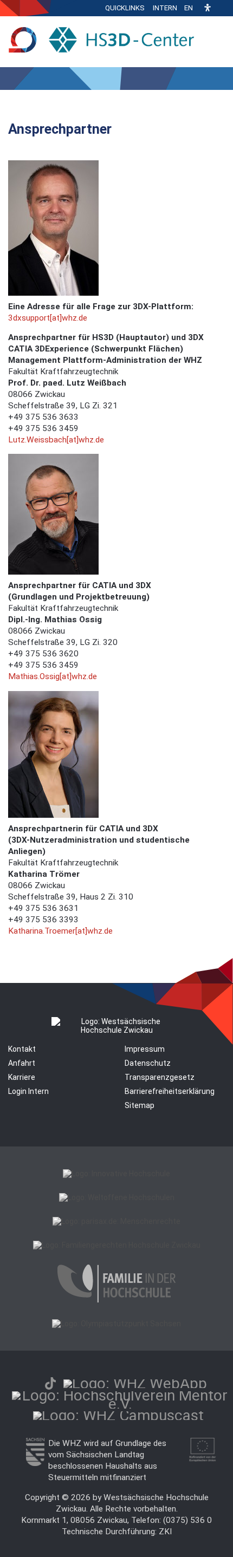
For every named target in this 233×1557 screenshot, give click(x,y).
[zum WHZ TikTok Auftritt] (50, 1383)
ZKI (165, 1531)
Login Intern (28, 1091)
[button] (207, 8)
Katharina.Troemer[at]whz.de (60, 931)
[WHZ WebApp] (135, 1383)
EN (188, 8)
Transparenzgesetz (160, 1077)
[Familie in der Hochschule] (116, 1299)
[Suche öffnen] (222, 8)
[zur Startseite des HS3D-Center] (105, 40)
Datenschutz (148, 1063)
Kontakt (22, 1049)
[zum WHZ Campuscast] (118, 1415)
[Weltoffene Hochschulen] (116, 1197)
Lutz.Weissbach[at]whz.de (56, 440)
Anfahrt (21, 1063)
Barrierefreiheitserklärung (170, 1091)
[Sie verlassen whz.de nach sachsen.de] (35, 1463)
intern (165, 8)
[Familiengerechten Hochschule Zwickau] (116, 1245)
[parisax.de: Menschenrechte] (116, 1221)
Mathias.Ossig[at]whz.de (52, 676)
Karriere (21, 1077)
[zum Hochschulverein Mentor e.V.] (120, 1404)
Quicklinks (125, 8)
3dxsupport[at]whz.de (47, 318)
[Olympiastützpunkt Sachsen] (116, 1323)
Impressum (145, 1049)
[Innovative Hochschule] (116, 1173)
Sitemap (139, 1105)
